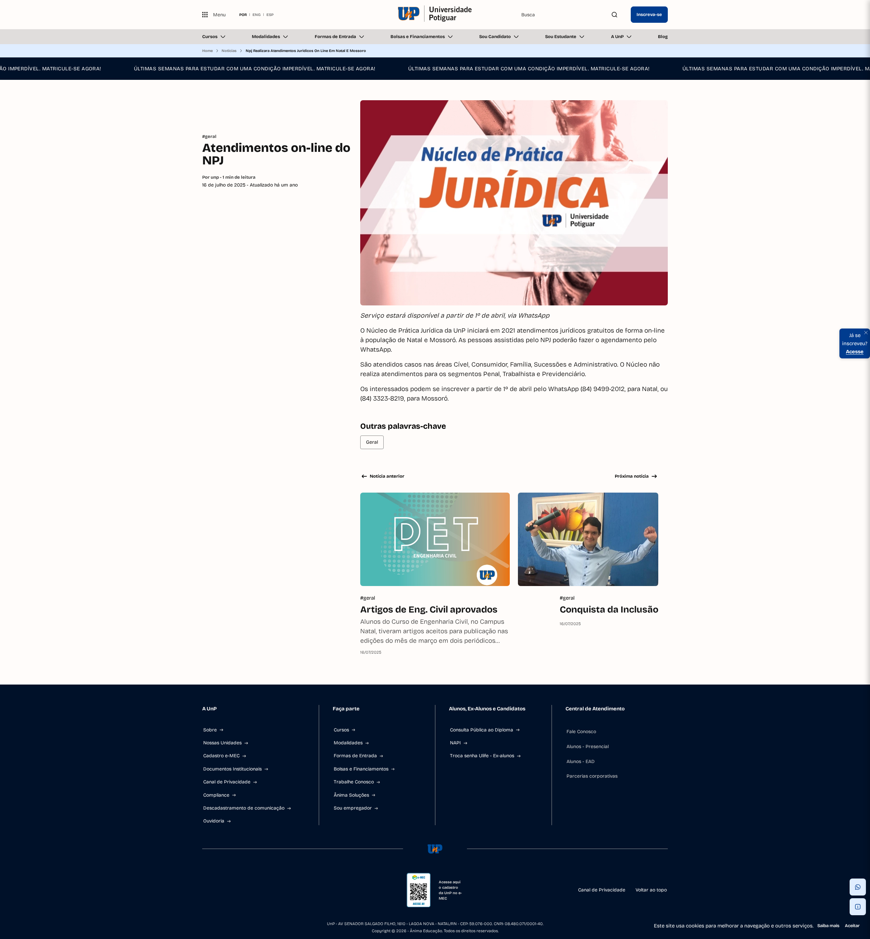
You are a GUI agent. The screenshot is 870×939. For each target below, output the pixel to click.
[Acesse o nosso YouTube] (270, 890)
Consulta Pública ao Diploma (481, 730)
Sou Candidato (495, 36)
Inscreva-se (649, 14)
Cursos (210, 36)
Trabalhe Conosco (354, 782)
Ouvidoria (213, 821)
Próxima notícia (632, 476)
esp (270, 14)
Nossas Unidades (222, 743)
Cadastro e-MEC (221, 756)
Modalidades (266, 36)
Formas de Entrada (335, 36)
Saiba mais (828, 925)
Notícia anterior (387, 476)
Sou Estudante (560, 36)
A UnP (617, 36)
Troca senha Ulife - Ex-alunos (482, 756)
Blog (663, 36)
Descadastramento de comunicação (243, 808)
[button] (858, 887)
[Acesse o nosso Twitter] (254, 890)
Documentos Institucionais (232, 769)
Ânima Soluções (351, 795)
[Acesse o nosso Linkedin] (237, 890)
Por (229, 177)
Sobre (210, 730)
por (243, 14)
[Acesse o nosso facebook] (205, 890)
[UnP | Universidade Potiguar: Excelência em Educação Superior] (435, 14)
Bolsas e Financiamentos (417, 36)
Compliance (216, 795)
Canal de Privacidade (226, 782)
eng (257, 14)
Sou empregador (353, 808)
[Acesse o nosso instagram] (221, 890)
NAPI (455, 743)
